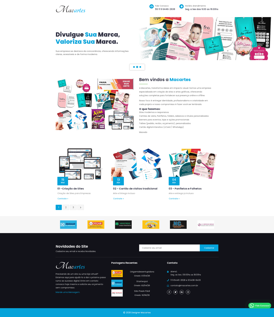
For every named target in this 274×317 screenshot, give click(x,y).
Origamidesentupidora (142, 271)
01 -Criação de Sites (70, 188)
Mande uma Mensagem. (68, 292)
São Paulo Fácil (142, 291)
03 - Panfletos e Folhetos (185, 188)
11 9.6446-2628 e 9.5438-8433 (186, 280)
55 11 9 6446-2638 (165, 9)
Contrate (62, 198)
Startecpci (142, 281)
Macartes (146, 312)
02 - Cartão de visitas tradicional (135, 188)
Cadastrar (209, 247)
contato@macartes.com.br (184, 285)
